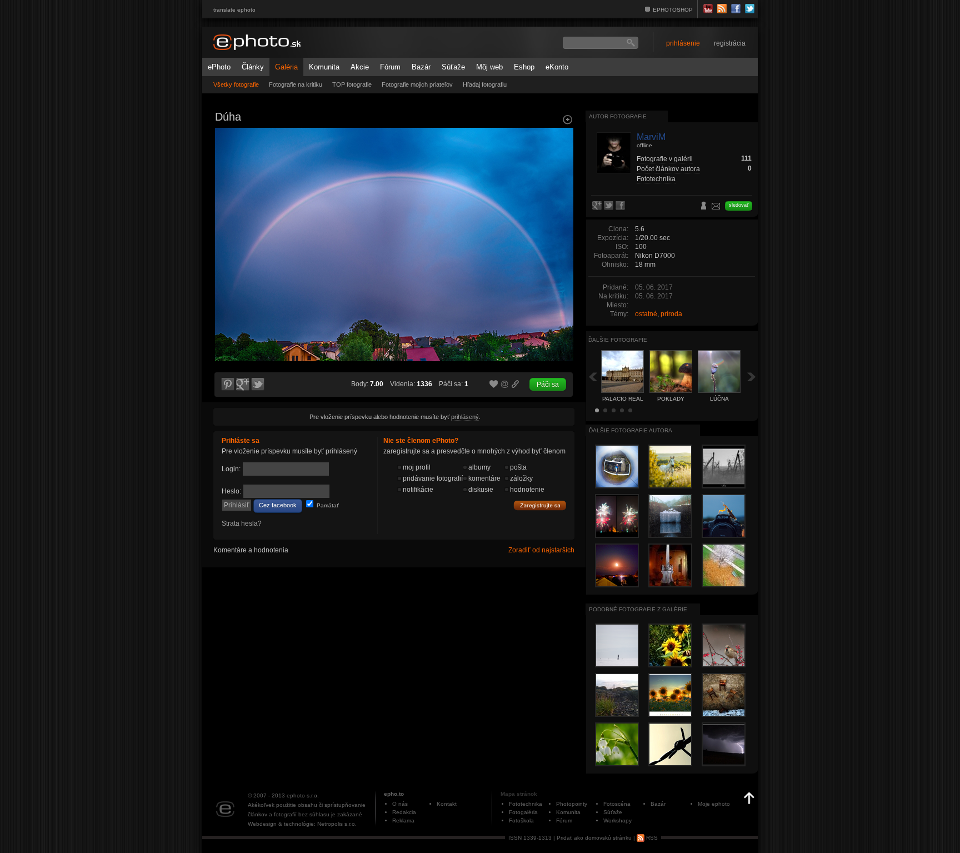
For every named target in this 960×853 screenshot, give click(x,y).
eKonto (557, 67)
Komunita (324, 67)
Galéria (286, 67)
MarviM (651, 137)
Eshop (524, 67)
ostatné (646, 314)
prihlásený (465, 416)
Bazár (421, 67)
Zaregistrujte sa (540, 506)
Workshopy (617, 820)
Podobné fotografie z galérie (638, 609)
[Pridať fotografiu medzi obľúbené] (493, 384)
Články (253, 67)
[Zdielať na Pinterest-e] (227, 384)
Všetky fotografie (236, 84)
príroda (671, 314)
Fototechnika (656, 179)
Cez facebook (278, 505)
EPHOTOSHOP (673, 10)
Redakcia (404, 812)
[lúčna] (561, 225)
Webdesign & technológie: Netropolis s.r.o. (302, 824)
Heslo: (231, 491)
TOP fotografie (352, 84)
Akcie (360, 67)
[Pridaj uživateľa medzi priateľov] (703, 206)
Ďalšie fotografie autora (630, 430)
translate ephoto (234, 10)
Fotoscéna (617, 804)
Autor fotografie (618, 116)
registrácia (730, 43)
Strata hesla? (242, 523)
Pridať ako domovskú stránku (594, 838)
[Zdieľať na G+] (243, 384)
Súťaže (453, 67)
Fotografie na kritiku (295, 84)
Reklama (403, 820)
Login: (231, 469)
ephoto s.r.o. (303, 795)
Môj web (489, 67)
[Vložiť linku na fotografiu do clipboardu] (516, 384)
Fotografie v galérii (665, 159)
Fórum (390, 67)
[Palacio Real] (226, 225)
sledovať (738, 205)
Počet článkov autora (668, 169)
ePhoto (219, 67)
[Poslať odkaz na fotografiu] (505, 385)
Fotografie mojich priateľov (417, 84)
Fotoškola (521, 820)
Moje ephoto (714, 804)
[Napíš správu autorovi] (716, 207)
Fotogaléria (523, 812)
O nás (400, 804)
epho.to (394, 794)
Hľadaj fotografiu (485, 84)
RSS (651, 838)
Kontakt (447, 804)
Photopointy (571, 804)
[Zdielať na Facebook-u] (621, 206)
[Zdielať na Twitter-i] (258, 384)
